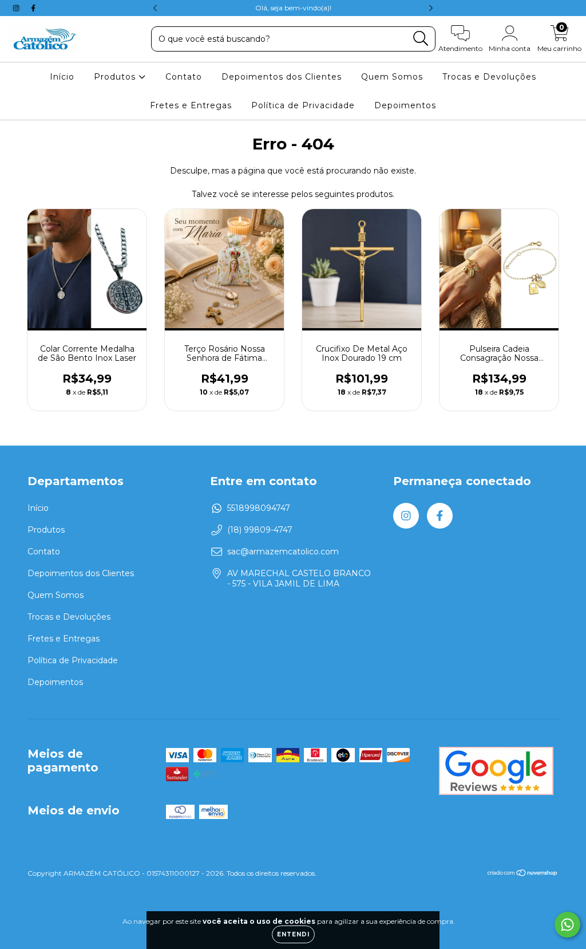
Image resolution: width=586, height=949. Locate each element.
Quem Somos (392, 77)
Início (62, 77)
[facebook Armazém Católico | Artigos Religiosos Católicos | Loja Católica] (33, 8)
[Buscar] (420, 38)
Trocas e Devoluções (489, 77)
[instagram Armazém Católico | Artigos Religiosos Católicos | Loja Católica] (17, 8)
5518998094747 (258, 508)
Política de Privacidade (303, 105)
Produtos (116, 77)
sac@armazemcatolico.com (283, 551)
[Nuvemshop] (523, 874)
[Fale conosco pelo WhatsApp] (567, 925)
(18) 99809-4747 (259, 530)
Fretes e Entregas (191, 105)
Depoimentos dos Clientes (281, 77)
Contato (183, 77)
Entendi (293, 934)
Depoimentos (405, 105)
